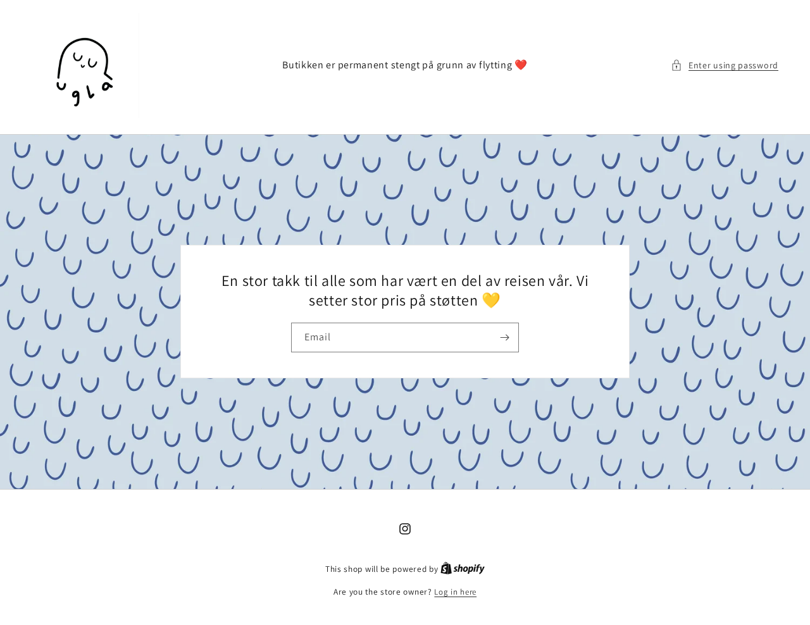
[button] (724, 65)
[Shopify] (462, 569)
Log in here (455, 591)
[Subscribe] (504, 337)
